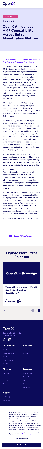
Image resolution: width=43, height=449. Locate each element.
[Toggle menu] (38, 4)
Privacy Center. (27, 434)
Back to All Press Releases (23, 236)
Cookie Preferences (21, 438)
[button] (39, 310)
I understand (21, 445)
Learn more (14, 302)
